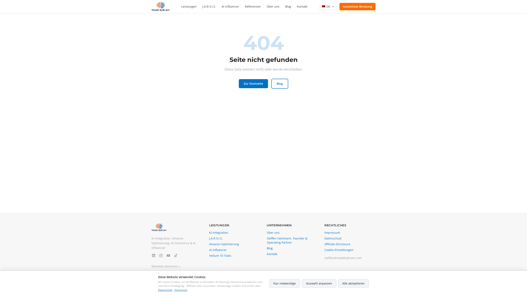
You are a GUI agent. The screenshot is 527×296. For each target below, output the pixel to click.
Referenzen (253, 6)
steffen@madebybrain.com (343, 258)
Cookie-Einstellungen (338, 250)
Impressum (332, 233)
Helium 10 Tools (220, 256)
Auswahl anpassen (319, 283)
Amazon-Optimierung (224, 244)
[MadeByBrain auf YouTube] (168, 255)
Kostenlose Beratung (357, 6)
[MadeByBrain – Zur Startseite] (161, 7)
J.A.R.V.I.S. (209, 6)
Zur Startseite (253, 84)
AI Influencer (230, 6)
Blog (288, 6)
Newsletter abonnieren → (166, 266)
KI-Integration (218, 233)
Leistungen (189, 6)
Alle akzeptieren (353, 283)
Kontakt (302, 6)
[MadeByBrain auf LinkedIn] (154, 255)
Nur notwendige (284, 283)
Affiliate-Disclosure (337, 244)
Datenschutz (333, 238)
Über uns (273, 6)
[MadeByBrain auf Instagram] (161, 255)
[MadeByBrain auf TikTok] (176, 255)
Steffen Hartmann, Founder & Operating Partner (287, 240)
